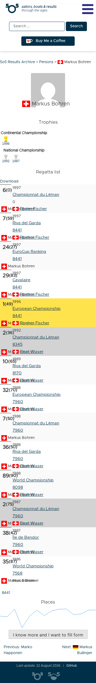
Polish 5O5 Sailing (56, 676)
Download (9, 181)
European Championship (37, 309)
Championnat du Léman (36, 195)
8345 (17, 345)
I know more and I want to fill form (48, 635)
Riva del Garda (27, 223)
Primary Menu (87, 9)
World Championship (33, 480)
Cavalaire (21, 280)
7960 (18, 402)
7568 (17, 573)
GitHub (71, 665)
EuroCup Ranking (29, 252)
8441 (17, 230)
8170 (17, 373)
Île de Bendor (26, 538)
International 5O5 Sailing (40, 676)
